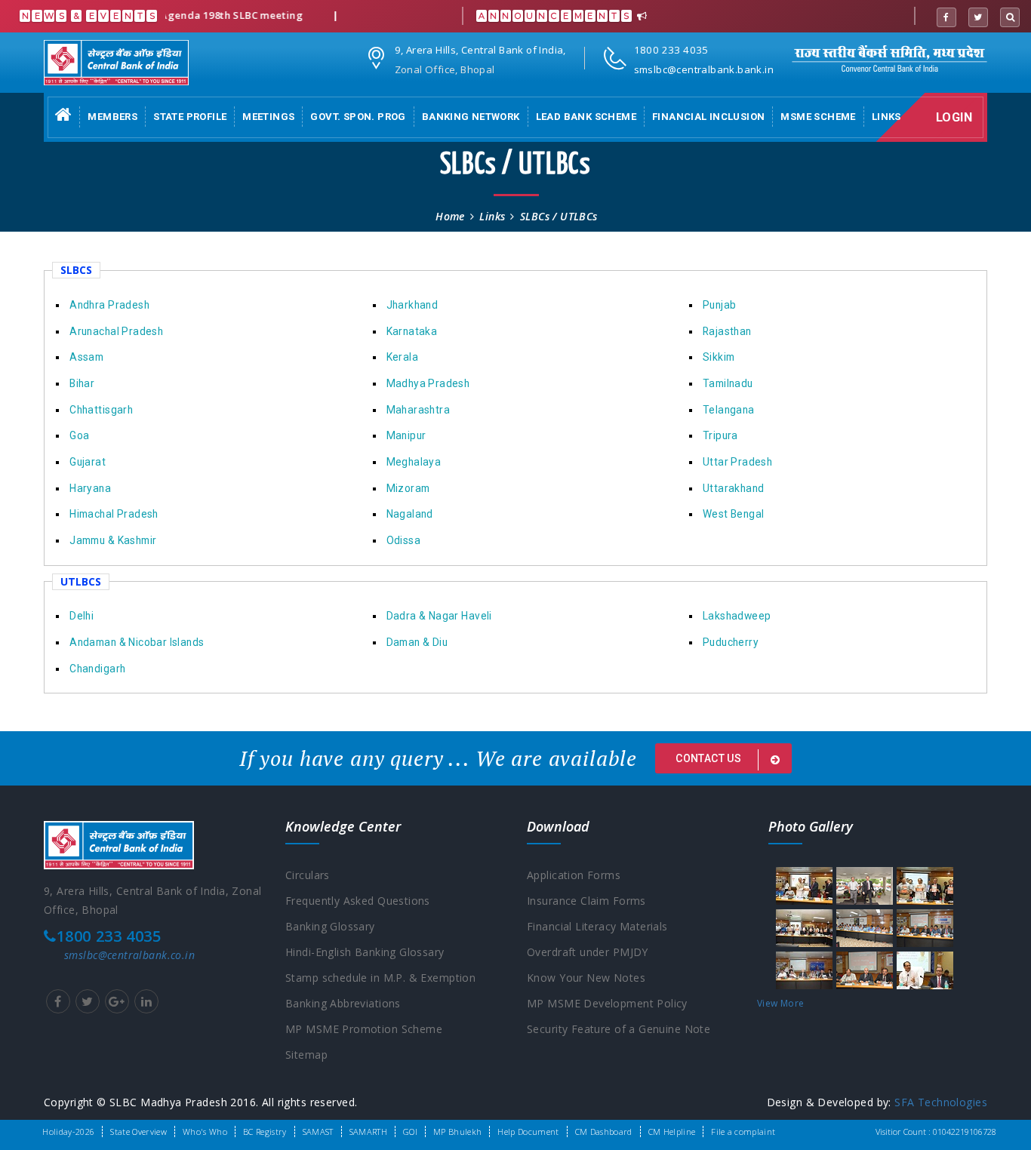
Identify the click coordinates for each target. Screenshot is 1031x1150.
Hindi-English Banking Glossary (365, 952)
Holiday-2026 (68, 1131)
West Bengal (734, 514)
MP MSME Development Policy (607, 1003)
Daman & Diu (417, 642)
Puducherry (731, 642)
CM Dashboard (603, 1131)
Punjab (719, 305)
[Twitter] (978, 17)
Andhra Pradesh (109, 305)
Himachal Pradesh (113, 514)
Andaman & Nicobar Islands (136, 642)
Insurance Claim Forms (586, 900)
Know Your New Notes (586, 977)
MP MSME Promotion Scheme (363, 1029)
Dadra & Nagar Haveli (439, 616)
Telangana (729, 410)
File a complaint (743, 1131)
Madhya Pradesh (428, 383)
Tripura (720, 435)
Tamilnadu (728, 383)
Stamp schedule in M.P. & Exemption (380, 977)
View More (780, 1003)
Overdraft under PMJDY (587, 952)
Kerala (402, 357)
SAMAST (318, 1131)
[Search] (1010, 17)
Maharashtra (418, 410)
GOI (410, 1131)
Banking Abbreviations (343, 1003)
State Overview (138, 1131)
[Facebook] (946, 17)
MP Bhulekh (457, 1131)
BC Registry (265, 1131)
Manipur (406, 435)
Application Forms (573, 875)
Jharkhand (412, 305)
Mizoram (408, 488)
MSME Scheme (817, 116)
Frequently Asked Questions (357, 900)
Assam (86, 357)
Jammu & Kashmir (112, 540)
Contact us (710, 758)
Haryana (90, 488)
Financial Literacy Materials (597, 926)
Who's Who (205, 1131)
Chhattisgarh (101, 410)
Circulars (307, 875)
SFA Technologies (940, 1102)
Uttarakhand (734, 488)
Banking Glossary (330, 926)
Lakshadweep (737, 616)
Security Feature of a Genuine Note (618, 1029)
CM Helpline (672, 1131)
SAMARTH (368, 1131)
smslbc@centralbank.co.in (129, 955)
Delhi (81, 616)
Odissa (403, 540)
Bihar (81, 383)
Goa (79, 435)
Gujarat (87, 462)
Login (954, 117)
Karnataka (412, 331)
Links (886, 116)
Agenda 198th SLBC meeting (213, 15)
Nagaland (409, 514)
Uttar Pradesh (737, 462)
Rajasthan (727, 331)
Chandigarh (97, 669)
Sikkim (718, 357)
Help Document (528, 1131)
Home (450, 216)
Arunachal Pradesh (116, 331)
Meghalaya (414, 462)
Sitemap (306, 1054)
